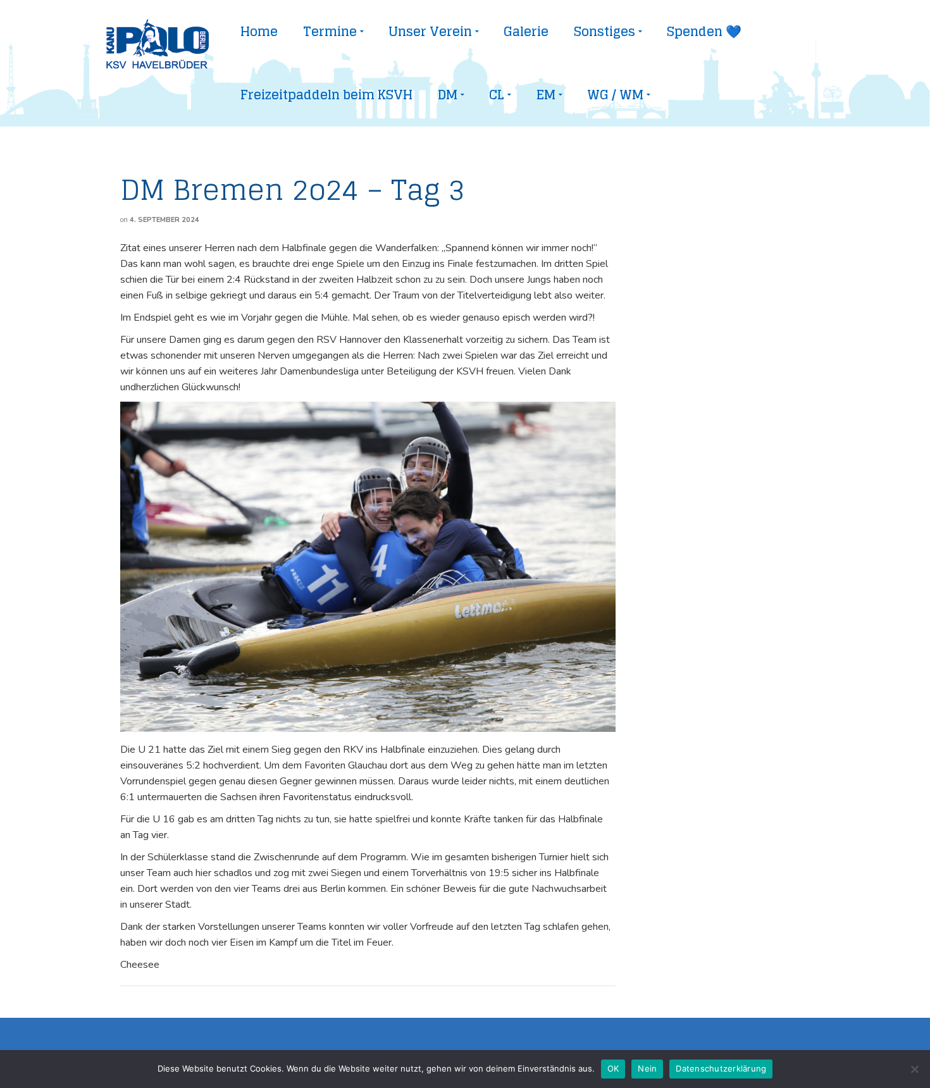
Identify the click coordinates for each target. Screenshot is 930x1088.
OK (613, 1068)
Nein (647, 1068)
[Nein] (914, 1069)
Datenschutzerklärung (721, 1068)
